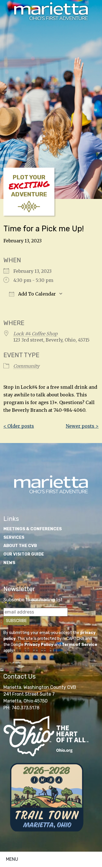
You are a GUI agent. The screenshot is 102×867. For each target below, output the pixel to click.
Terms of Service (79, 644)
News (9, 562)
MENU (12, 859)
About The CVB (20, 545)
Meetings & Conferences (32, 529)
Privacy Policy (38, 644)
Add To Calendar (36, 294)
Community (26, 366)
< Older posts (18, 426)
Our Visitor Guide (23, 554)
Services (13, 537)
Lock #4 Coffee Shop (35, 333)
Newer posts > (82, 426)
